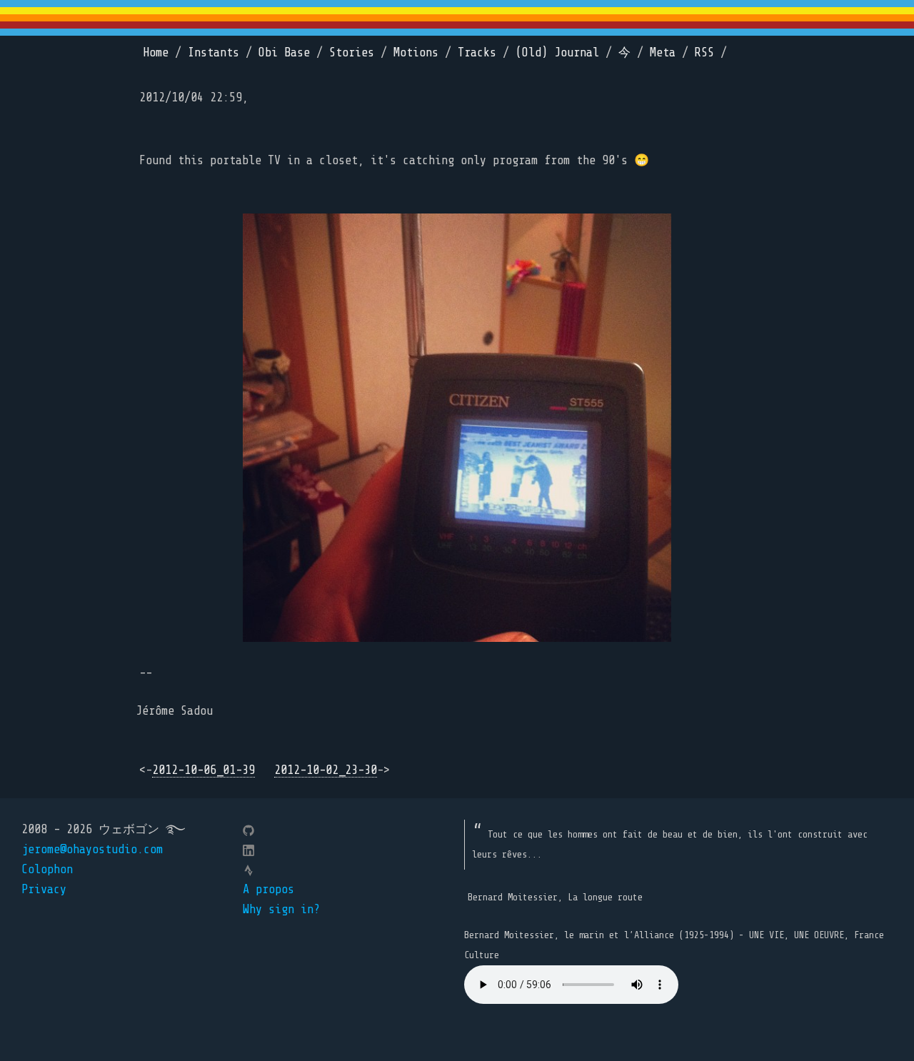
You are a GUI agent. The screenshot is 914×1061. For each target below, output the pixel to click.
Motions (415, 52)
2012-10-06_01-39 (203, 770)
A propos (268, 889)
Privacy (43, 889)
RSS (704, 52)
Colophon (47, 869)
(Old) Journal (557, 52)
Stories (351, 52)
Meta (663, 52)
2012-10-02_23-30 (325, 770)
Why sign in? (281, 909)
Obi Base (284, 52)
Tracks (477, 52)
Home (156, 52)
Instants (213, 52)
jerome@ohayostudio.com (92, 849)
